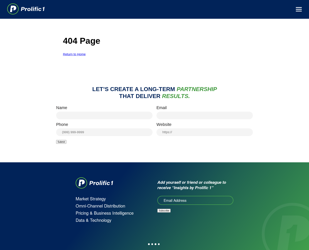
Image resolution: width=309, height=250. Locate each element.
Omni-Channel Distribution (100, 205)
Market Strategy (91, 198)
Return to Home (74, 54)
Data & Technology (93, 220)
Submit (61, 142)
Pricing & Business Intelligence (105, 213)
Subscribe (164, 210)
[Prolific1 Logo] (26, 9)
